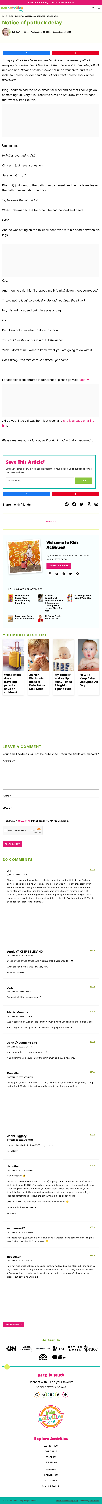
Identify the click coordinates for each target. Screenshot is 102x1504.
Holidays (51, 1480)
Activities (51, 1446)
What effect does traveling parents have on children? (12, 683)
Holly (17, 32)
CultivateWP (94, 1501)
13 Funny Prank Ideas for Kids (53, 617)
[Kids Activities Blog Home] (12, 9)
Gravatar (24, 821)
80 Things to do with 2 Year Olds (82, 596)
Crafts (51, 1457)
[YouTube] (57, 574)
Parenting (51, 1475)
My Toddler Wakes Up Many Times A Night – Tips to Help (63, 682)
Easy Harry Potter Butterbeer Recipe (24, 617)
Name (7, 795)
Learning (51, 1462)
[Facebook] (64, 574)
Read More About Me (59, 566)
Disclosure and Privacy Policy (67, 1501)
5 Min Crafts (51, 1486)
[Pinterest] (77, 574)
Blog (11, 16)
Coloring (51, 1451)
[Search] (93, 9)
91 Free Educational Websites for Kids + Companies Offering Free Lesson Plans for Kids (54, 603)
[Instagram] (50, 574)
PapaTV (83, 379)
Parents (19, 16)
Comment (10, 761)
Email (7, 807)
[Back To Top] (7, 1367)
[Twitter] (71, 574)
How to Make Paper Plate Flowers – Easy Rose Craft (23, 599)
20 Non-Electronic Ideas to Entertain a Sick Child (37, 682)
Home (4, 16)
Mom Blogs (30, 16)
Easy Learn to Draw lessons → (58, 2)
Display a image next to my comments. (37, 821)
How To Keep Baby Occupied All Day (89, 680)
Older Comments (13, 1324)
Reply (92, 870)
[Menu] (99, 9)
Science (51, 1469)
